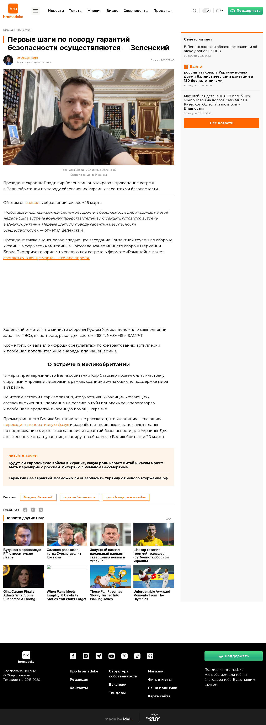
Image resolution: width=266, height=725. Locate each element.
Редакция (79, 680)
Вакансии (118, 685)
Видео (112, 11)
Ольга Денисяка (27, 57)
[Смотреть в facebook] (73, 656)
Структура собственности (123, 673)
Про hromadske (84, 671)
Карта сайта (159, 696)
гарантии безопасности (79, 497)
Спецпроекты (135, 11)
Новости (56, 11)
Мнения (94, 11)
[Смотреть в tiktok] (137, 656)
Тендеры (117, 693)
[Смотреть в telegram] (99, 656)
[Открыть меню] (35, 11)
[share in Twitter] (33, 510)
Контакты (79, 688)
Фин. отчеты (160, 680)
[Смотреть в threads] (150, 656)
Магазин (156, 671)
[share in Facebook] (25, 510)
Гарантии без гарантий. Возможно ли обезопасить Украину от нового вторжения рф (88, 478)
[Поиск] (194, 11)
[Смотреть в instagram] (86, 656)
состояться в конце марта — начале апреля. (46, 258)
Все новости (221, 123)
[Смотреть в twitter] (124, 656)
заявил (32, 202)
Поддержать (249, 11)
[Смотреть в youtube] (111, 656)
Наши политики (162, 688)
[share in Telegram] (41, 510)
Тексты (75, 11)
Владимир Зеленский (38, 497)
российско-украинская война (126, 497)
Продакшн (162, 11)
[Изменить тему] (206, 10)
